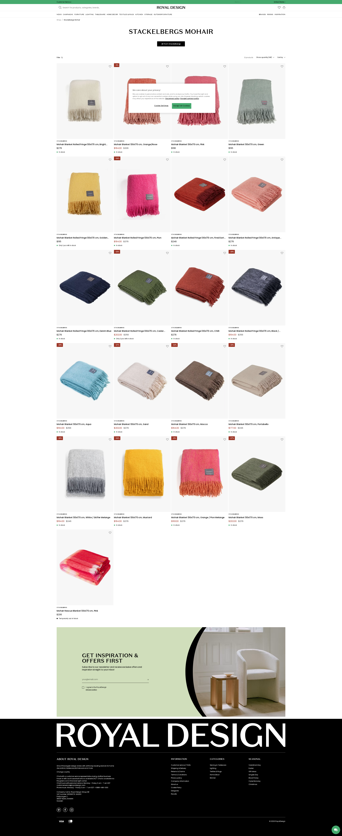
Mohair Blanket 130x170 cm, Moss (246, 517)
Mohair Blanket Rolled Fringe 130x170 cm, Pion (137, 238)
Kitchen (213, 778)
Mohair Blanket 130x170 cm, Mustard (133, 517)
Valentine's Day (255, 765)
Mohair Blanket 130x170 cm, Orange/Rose (135, 144)
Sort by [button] (280, 57)
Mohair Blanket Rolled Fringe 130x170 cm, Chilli (195, 331)
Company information (180, 781)
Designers (175, 791)
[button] (279, 2)
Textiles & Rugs (216, 771)
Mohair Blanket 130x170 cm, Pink (187, 144)
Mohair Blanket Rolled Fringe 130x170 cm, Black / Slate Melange (254, 331)
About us (174, 784)
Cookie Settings (161, 106)
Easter (251, 768)
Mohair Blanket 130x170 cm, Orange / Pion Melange (197, 517)
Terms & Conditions (179, 775)
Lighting (213, 768)
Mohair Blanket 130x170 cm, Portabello (249, 424)
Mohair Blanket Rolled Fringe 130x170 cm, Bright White (81, 144)
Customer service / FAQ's (181, 765)
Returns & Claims (178, 771)
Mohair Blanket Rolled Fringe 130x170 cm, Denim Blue (84, 331)
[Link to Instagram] (71, 810)
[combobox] (279, 2)
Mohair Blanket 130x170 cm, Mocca (189, 424)
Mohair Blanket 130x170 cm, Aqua (74, 424)
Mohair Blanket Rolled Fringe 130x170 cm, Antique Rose (254, 238)
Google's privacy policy (189, 99)
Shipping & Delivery (178, 768)
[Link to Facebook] (65, 810)
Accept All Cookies (181, 106)
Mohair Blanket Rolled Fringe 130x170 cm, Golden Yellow (82, 238)
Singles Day (253, 775)
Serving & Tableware (218, 765)
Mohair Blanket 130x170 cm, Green (246, 144)
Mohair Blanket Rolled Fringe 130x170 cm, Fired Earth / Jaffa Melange (198, 238)
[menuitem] (59, 14)
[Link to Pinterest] (59, 810)
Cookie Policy (176, 787)
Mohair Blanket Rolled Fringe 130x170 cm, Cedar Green (139, 331)
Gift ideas (252, 771)
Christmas (253, 784)
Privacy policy (176, 778)
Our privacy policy (172, 99)
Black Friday (253, 778)
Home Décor (214, 775)
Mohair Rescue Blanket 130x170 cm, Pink (77, 611)
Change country (63, 772)
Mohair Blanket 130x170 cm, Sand (131, 424)
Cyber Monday (254, 781)
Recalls (174, 794)
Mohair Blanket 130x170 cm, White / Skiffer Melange (83, 517)
